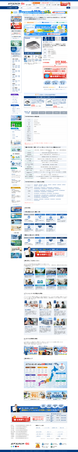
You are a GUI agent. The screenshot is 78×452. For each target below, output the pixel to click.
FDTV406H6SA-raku (37, 196)
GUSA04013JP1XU (44, 188)
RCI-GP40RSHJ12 (43, 193)
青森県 (61, 375)
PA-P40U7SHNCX (37, 200)
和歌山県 (27, 372)
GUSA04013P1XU (58, 188)
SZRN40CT (64, 184)
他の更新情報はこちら (16, 184)
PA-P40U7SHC (52, 199)
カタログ (49, 112)
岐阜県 (39, 372)
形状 (21, 7)
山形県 (64, 376)
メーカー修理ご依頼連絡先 (16, 130)
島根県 (30, 376)
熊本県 (27, 384)
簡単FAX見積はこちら (16, 38)
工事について (35, 4)
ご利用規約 (57, 438)
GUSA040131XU (43, 187)
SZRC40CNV (41, 184)
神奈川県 (57, 385)
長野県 (46, 370)
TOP (11, 14)
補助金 (13, 131)
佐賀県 (30, 382)
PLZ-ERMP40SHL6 (44, 191)
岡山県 (34, 376)
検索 (68, 7)
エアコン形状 (42, 112)
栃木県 (61, 382)
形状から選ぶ (38, 427)
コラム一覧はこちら (16, 204)
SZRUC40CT (40, 185)
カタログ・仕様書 (15, 136)
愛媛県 (46, 376)
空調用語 (13, 138)
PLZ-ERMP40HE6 (42, 190)
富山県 (42, 369)
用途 (45, 7)
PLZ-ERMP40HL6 (49, 190)
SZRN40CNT (54, 184)
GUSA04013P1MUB (51, 188)
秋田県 (57, 376)
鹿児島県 (27, 385)
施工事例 (48, 436)
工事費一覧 (14, 106)
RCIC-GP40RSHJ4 (56, 193)
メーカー (30, 7)
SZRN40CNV (59, 184)
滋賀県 (30, 369)
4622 (65, 87)
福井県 (39, 370)
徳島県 (39, 376)
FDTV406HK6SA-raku (37, 197)
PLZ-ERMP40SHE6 (37, 191)
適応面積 (56, 112)
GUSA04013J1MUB (49, 187)
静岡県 (42, 372)
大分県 (30, 384)
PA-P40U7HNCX (46, 199)
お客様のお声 (38, 436)
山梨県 (42, 370)
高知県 (39, 378)
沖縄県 (30, 385)
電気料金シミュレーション (16, 110)
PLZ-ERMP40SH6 (62, 190)
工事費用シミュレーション (16, 111)
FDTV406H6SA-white (44, 196)
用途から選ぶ (62, 427)
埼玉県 (57, 384)
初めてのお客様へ (28, 4)
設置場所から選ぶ (55, 427)
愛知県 (46, 372)
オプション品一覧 (35, 113)
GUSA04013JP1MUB (37, 188)
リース (13, 133)
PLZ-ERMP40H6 (36, 190)
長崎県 (34, 382)
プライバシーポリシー (50, 438)
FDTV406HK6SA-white (44, 197)
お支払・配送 (48, 4)
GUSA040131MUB (37, 187)
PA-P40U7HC (36, 199)
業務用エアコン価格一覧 (16, 108)
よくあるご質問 (53, 4)
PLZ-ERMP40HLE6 (55, 190)
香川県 (42, 376)
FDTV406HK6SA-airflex (51, 196)
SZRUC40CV (45, 185)
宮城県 (61, 376)
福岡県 (27, 382)
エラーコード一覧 (15, 113)
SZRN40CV (36, 185)
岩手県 (64, 375)
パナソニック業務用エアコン (17, 14)
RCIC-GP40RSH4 (49, 193)
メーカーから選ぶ (47, 427)
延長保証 (13, 134)
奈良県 (30, 370)
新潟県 (39, 369)
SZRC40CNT (36, 184)
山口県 (30, 378)
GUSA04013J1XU (56, 187)
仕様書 (64, 112)
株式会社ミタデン (63, 438)
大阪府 (27, 370)
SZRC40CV (50, 184)
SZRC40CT (45, 184)
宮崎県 (34, 384)
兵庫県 (34, 369)
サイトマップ (43, 438)
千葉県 (61, 384)
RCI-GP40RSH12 (36, 193)
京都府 (27, 369)
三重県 (34, 370)
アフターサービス (41, 4)
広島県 (27, 378)
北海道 (57, 375)
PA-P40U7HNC (41, 199)
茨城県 (57, 382)
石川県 (46, 369)
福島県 (57, 378)
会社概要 (58, 4)
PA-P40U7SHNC (58, 199)
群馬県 (64, 382)
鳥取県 (27, 376)
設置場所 (37, 7)
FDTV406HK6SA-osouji (59, 196)
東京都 (64, 384)
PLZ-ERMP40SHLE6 (50, 191)
